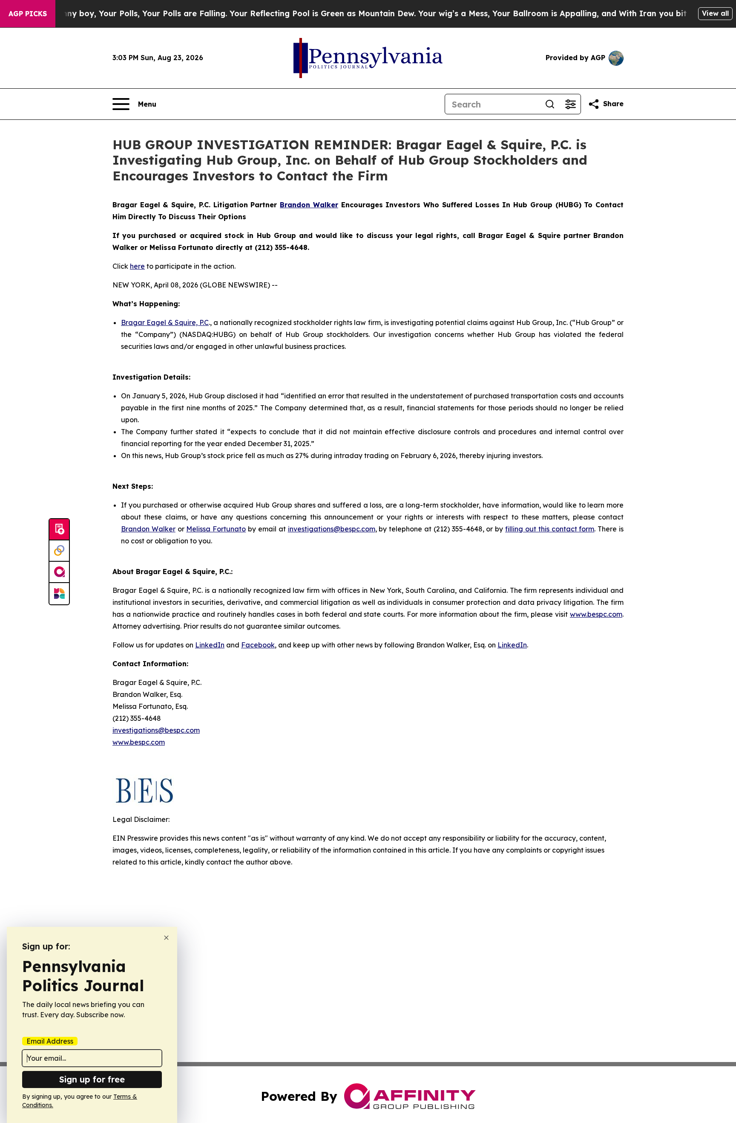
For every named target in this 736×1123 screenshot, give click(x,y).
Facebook (258, 645)
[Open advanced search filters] (570, 104)
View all (715, 13)
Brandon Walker (148, 529)
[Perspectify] (59, 551)
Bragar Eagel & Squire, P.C (165, 322)
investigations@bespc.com (331, 529)
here (137, 266)
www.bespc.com (596, 614)
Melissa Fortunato (216, 529)
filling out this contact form (549, 529)
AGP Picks (28, 13)
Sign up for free (92, 1079)
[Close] (166, 938)
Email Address (49, 1041)
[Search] (550, 104)
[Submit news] (59, 529)
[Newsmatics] (59, 593)
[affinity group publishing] (59, 572)
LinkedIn (209, 645)
